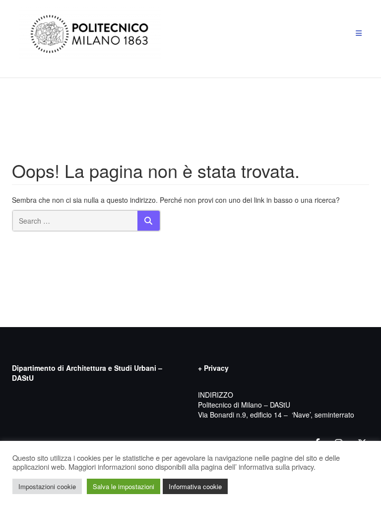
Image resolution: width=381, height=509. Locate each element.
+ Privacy (213, 368)
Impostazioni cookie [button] (47, 486)
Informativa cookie (195, 486)
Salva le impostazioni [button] (123, 486)
